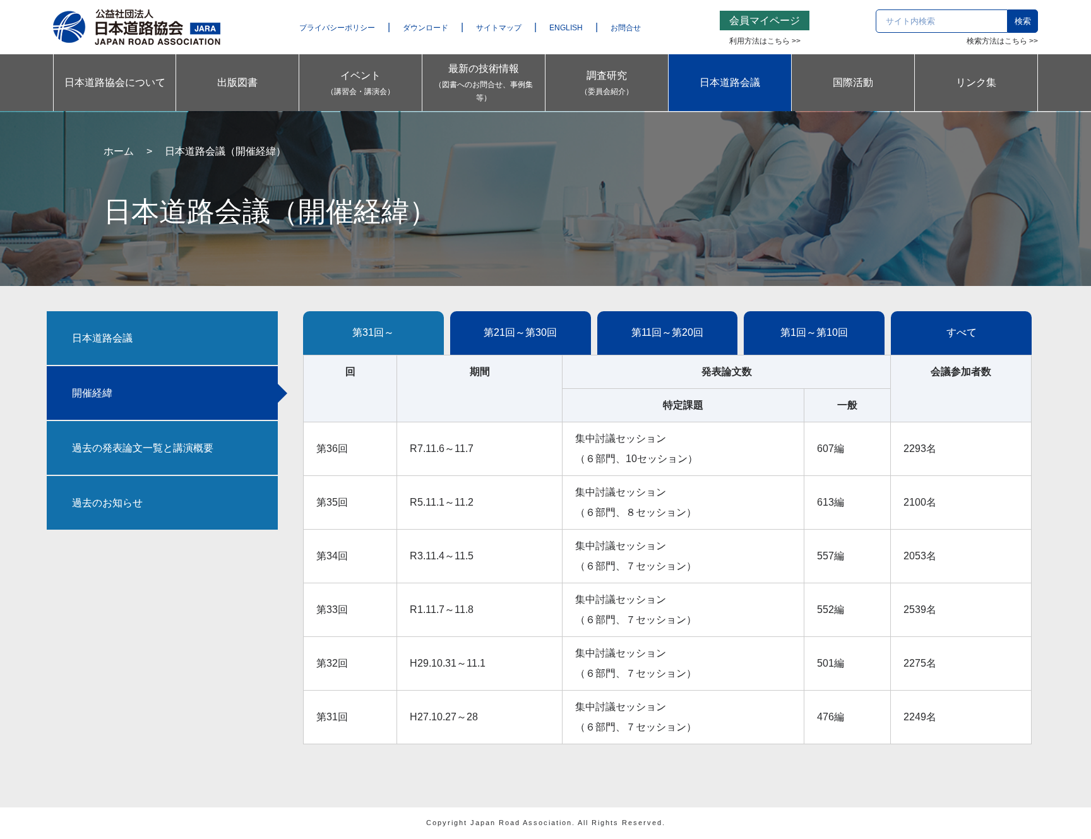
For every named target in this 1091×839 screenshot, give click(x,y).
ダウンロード (425, 27)
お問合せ (626, 27)
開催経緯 (92, 393)
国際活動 (853, 82)
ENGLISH (566, 27)
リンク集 (976, 82)
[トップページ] (136, 26)
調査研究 (606, 83)
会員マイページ (764, 20)
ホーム (119, 151)
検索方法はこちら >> (1002, 41)
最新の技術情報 (483, 82)
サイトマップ (499, 27)
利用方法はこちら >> (765, 41)
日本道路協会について (114, 82)
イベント (360, 83)
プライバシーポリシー (337, 27)
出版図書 (237, 82)
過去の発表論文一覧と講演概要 (142, 448)
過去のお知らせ (107, 502)
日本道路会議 (730, 82)
